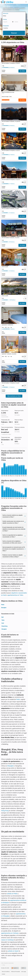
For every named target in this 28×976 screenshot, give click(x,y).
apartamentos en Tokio (15, 595)
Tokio (2, 620)
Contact (3, 974)
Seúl (2, 623)
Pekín (2, 604)
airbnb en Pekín (12, 894)
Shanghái (10, 766)
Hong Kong (4, 626)
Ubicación (5, 13)
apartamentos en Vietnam (10, 933)
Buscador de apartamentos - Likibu (7, 1)
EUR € (23, 968)
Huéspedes (6, 25)
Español (15, 968)
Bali (2, 617)
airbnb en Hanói (13, 951)
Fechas (5, 19)
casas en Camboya (7, 940)
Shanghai (3, 607)
